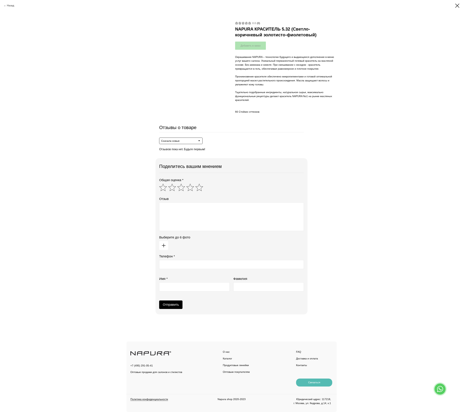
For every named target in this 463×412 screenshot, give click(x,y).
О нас (226, 351)
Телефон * (167, 256)
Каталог (227, 358)
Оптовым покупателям (236, 371)
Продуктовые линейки (236, 365)
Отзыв (164, 199)
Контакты (301, 365)
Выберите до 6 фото (174, 237)
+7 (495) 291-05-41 (141, 365)
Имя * (163, 279)
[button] (314, 383)
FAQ (298, 351)
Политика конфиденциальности (149, 399)
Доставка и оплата (307, 358)
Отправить (171, 304)
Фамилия (240, 279)
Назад (10, 5)
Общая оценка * (171, 180)
